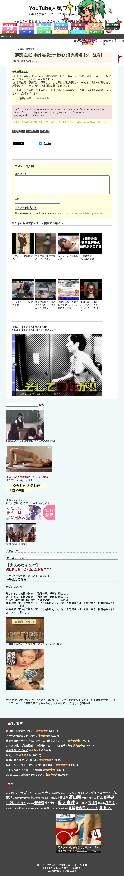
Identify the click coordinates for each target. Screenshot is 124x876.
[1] (38, 98)
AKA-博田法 (10, 793)
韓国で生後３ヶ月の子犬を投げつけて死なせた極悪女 (45, 305)
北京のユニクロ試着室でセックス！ (25, 774)
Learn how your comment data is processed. (80, 213)
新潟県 (39, 803)
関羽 (66, 808)
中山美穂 (35, 797)
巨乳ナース (12, 755)
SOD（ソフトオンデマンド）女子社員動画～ (30, 765)
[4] (45, 98)
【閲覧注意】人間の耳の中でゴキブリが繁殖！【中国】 (68, 305)
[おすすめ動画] (9, 24)
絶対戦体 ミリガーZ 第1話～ (22, 760)
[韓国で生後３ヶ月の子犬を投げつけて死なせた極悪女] (45, 280)
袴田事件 (31, 808)
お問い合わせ (103, 40)
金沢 (57, 808)
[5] (48, 98)
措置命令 (30, 803)
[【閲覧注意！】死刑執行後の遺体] (91, 234)
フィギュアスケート (98, 792)
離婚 (72, 808)
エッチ (42, 793)
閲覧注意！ (18, 131)
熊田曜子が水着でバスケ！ (20, 731)
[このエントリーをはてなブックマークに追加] (40, 143)
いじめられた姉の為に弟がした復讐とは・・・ (31, 600)
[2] (40, 98)
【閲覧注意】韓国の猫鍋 (34, 326)
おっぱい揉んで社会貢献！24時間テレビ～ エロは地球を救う (39, 745)
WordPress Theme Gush (62, 871)
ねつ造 (34, 793)
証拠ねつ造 (39, 808)
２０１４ (92, 808)
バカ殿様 (81, 793)
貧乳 (46, 808)
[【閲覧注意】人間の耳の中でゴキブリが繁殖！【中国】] (68, 280)
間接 (62, 808)
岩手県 (108, 797)
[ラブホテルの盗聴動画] (23, 234)
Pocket (47, 143)
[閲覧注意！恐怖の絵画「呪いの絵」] (45, 234)
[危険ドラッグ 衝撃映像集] (23, 280)
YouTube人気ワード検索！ (62, 8)
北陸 (56, 797)
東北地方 (51, 803)
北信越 (51, 798)
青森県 (81, 808)
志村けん (20, 803)
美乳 (19, 808)
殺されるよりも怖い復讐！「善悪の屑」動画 (30, 593)
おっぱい (23, 792)
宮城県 (64, 797)
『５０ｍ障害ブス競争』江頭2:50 (24, 770)
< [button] (15, 364)
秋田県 (110, 803)
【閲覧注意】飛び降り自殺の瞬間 (39, 329)
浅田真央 (81, 803)
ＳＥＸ (105, 807)
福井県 (101, 803)
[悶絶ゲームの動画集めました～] (68, 234)
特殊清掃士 (32, 131)
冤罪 (46, 798)
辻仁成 (52, 808)
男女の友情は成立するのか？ (22, 736)
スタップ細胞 (71, 793)
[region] (57, 365)
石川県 (92, 803)
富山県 (75, 797)
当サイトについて (83, 40)
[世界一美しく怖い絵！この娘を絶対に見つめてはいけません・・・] (91, 280)
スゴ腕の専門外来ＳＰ (57, 793)
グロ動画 (45, 131)
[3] (43, 98)
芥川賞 (24, 808)
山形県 (98, 797)
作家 (42, 798)
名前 (17, 198)
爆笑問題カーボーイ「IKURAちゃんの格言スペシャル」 (36, 740)
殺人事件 (66, 802)
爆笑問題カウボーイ (17, 750)
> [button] (98, 364)
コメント (21, 173)
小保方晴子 (87, 798)
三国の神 (16, 798)
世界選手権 (25, 798)
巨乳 (10, 803)
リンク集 (119, 40)
